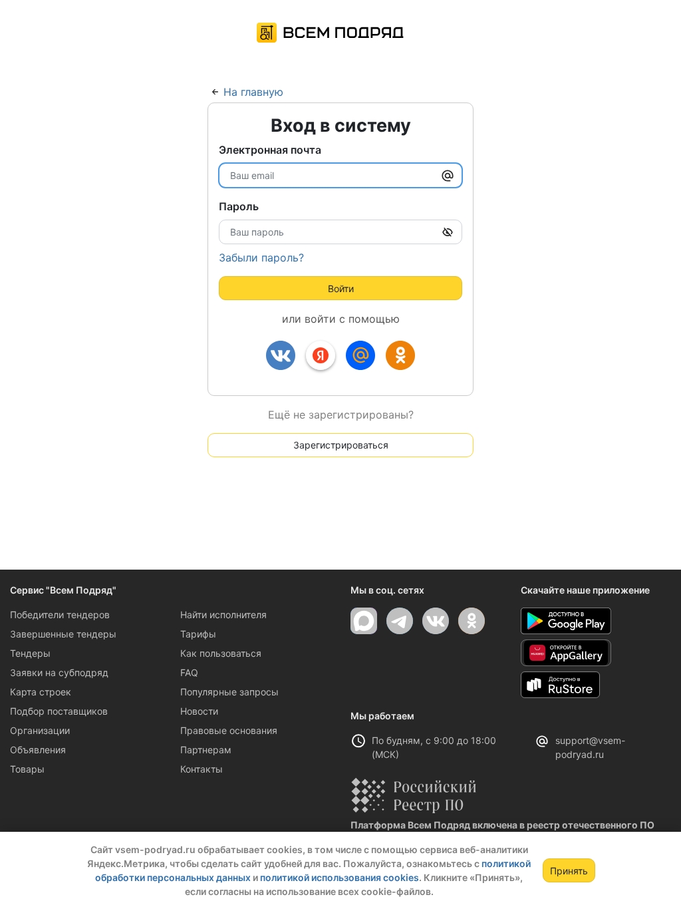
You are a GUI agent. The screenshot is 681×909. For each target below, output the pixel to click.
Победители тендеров (60, 614)
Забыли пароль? (261, 257)
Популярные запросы (229, 691)
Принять (569, 870)
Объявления (38, 749)
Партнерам (205, 749)
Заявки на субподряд (59, 672)
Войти (341, 288)
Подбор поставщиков (59, 711)
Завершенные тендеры (63, 633)
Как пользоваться (220, 653)
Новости (199, 711)
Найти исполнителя (223, 614)
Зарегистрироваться (340, 445)
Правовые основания (228, 730)
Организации (40, 730)
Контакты (201, 769)
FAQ (189, 672)
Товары (27, 769)
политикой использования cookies (339, 877)
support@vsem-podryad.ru (590, 747)
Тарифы (198, 633)
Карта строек (40, 691)
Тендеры (30, 653)
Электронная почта (270, 149)
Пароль (239, 206)
